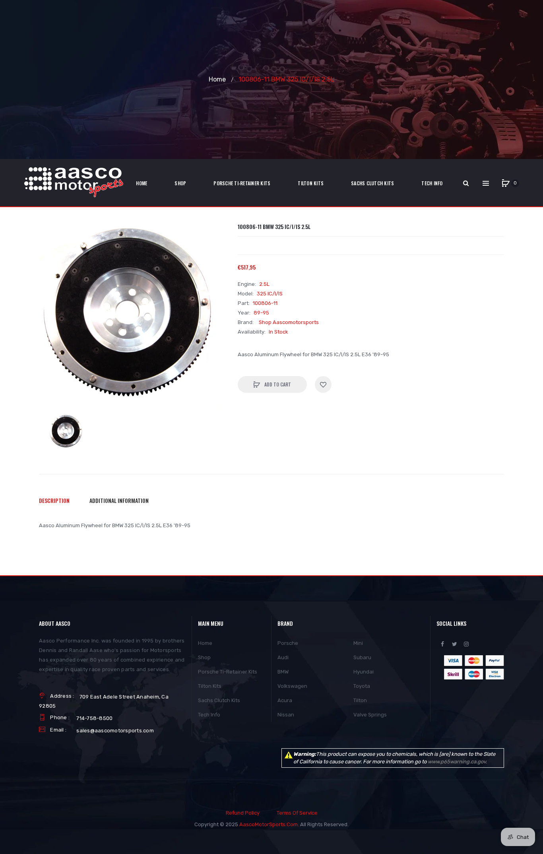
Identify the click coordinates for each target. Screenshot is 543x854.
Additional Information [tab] (119, 500)
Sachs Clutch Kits (219, 700)
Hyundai (363, 672)
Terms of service (297, 813)
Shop (204, 657)
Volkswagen (292, 686)
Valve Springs (370, 715)
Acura (284, 700)
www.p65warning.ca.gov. (457, 762)
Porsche (287, 643)
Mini (358, 643)
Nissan (285, 715)
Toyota (361, 686)
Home (217, 79)
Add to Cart (277, 384)
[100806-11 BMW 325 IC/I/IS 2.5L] (67, 432)
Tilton (360, 700)
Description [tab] (54, 500)
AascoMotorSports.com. (269, 824)
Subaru (362, 657)
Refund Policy (243, 813)
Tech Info (209, 715)
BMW (283, 672)
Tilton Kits (209, 686)
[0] (506, 183)
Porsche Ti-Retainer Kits (227, 672)
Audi (283, 657)
